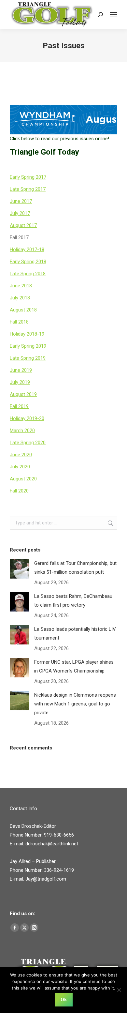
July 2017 (20, 213)
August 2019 (23, 394)
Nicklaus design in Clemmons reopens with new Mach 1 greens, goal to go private (75, 704)
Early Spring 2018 (28, 262)
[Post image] (19, 569)
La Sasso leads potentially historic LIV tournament (75, 633)
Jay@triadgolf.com (45, 879)
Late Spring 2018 (28, 274)
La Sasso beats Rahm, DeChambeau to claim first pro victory (73, 600)
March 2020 (22, 430)
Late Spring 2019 (28, 358)
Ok (64, 1000)
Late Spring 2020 (28, 443)
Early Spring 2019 (28, 346)
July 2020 (20, 467)
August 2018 (23, 310)
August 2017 (23, 225)
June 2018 (21, 286)
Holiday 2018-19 (27, 334)
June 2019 (21, 370)
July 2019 (20, 382)
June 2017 (21, 201)
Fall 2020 (19, 491)
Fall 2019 (19, 406)
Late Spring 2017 (28, 189)
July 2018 (20, 298)
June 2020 (21, 455)
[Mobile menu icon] (113, 15)
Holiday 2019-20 (27, 418)
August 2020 (23, 479)
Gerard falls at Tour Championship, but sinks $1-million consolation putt (75, 567)
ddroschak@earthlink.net (51, 844)
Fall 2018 (19, 322)
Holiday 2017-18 (27, 249)
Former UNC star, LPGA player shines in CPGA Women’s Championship (74, 666)
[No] (119, 990)
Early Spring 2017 (28, 177)
